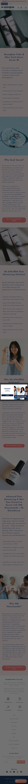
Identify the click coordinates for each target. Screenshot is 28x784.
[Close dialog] (26, 385)
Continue (7, 395)
